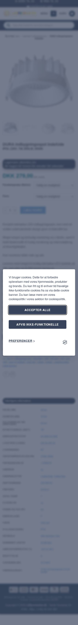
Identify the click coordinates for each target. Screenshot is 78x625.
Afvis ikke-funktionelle (37, 324)
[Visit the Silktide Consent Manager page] (65, 342)
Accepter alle (37, 310)
